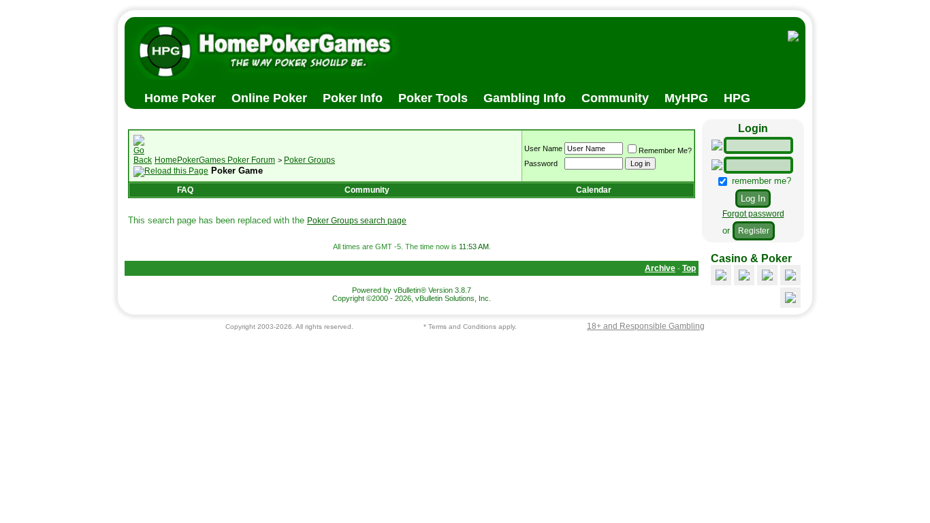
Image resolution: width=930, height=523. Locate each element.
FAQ (185, 190)
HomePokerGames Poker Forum (215, 160)
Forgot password (753, 214)
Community (366, 190)
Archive (660, 268)
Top (689, 268)
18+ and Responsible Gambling (646, 326)
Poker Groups (309, 160)
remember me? (760, 181)
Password (541, 163)
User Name (543, 148)
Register (753, 231)
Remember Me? (665, 150)
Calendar (593, 190)
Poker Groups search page (356, 220)
